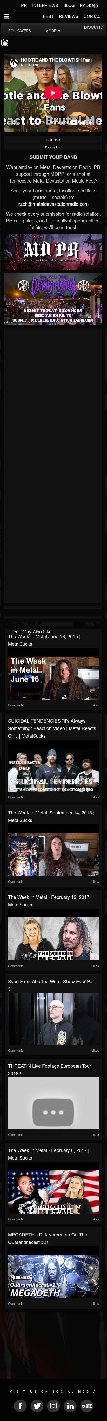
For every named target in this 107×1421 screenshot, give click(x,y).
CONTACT (93, 16)
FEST (48, 16)
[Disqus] (53, 398)
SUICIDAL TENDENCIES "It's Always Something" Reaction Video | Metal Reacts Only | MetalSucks (52, 728)
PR (24, 5)
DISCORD (93, 27)
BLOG (69, 5)
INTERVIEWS (45, 5)
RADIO (86, 5)
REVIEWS (68, 16)
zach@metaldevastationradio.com (53, 203)
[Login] (95, 5)
